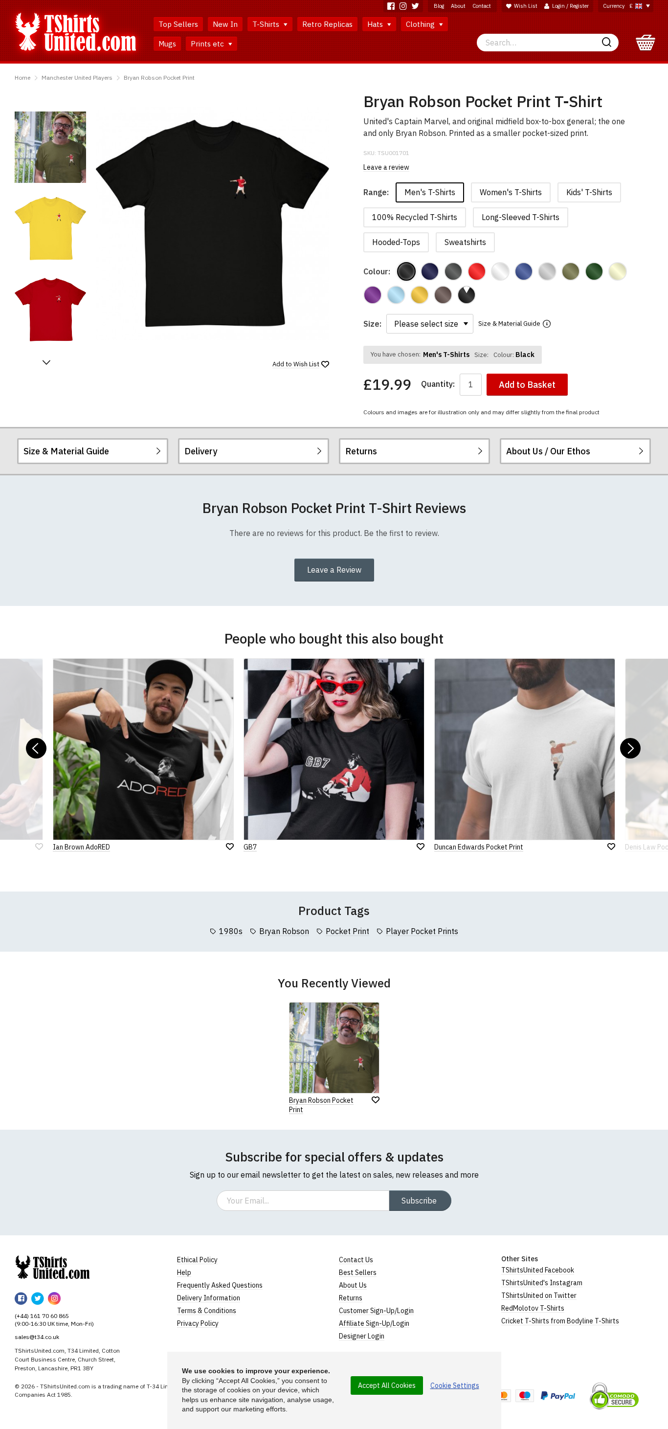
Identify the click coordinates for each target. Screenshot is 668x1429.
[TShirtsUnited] (52, 1267)
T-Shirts (266, 24)
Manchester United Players (77, 77)
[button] (46, 362)
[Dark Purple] (372, 295)
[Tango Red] (477, 271)
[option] (50, 147)
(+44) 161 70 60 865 (42, 1315)
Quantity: (438, 384)
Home (22, 77)
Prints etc (208, 43)
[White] (500, 271)
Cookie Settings (454, 1385)
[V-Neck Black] (466, 295)
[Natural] (617, 271)
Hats (376, 24)
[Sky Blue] (396, 295)
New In (225, 24)
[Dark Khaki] (570, 271)
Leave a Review (334, 570)
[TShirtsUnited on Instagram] (403, 6)
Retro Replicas (327, 24)
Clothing (421, 24)
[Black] (406, 271)
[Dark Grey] (453, 271)
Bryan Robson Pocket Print (159, 77)
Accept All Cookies (387, 1385)
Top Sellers (178, 24)
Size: (372, 324)
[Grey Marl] (547, 271)
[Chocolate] (443, 295)
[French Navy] (430, 271)
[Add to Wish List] (375, 1100)
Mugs (167, 43)
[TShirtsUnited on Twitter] (415, 6)
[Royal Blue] (523, 271)
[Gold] (419, 295)
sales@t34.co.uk (37, 1336)
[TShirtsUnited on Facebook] (391, 6)
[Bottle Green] (594, 271)
